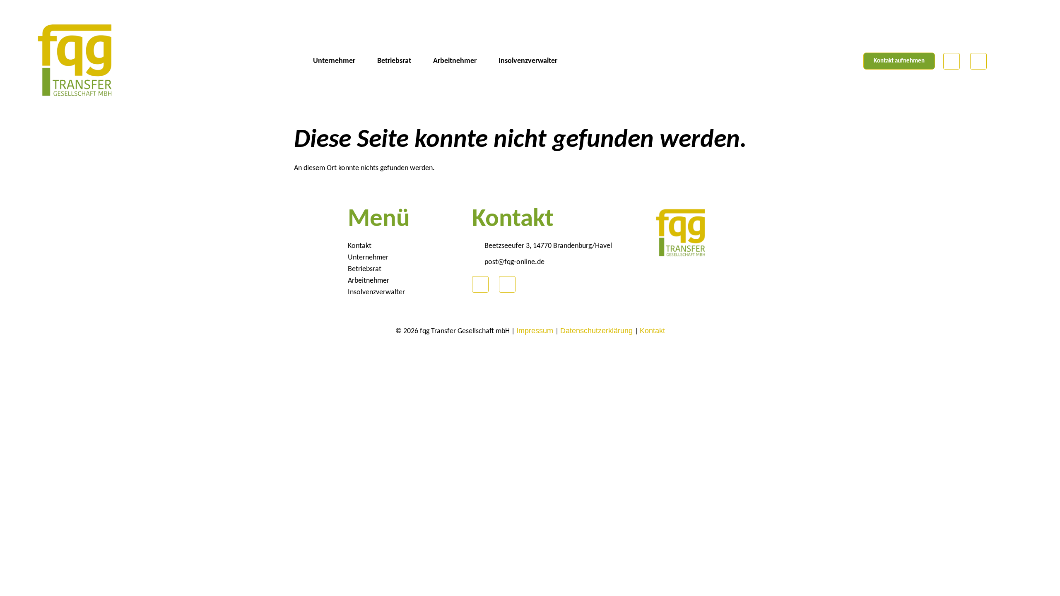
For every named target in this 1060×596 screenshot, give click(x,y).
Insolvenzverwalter (528, 61)
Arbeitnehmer (455, 61)
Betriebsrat (394, 61)
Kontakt (359, 246)
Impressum (535, 331)
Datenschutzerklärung (597, 331)
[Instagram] (978, 61)
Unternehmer (334, 61)
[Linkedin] (951, 61)
